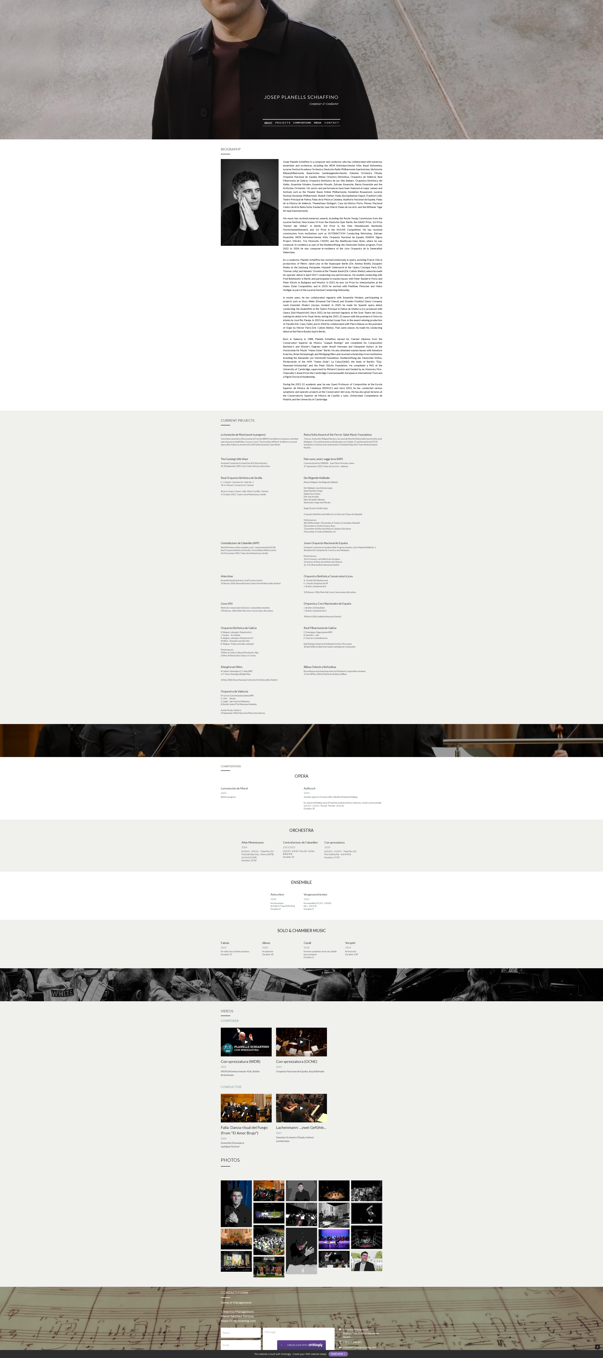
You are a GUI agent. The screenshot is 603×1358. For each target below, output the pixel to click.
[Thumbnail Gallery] (236, 1203)
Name (226, 1332)
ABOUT (268, 122)
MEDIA (317, 122)
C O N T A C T (331, 122)
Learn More (18, 1346)
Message (270, 1332)
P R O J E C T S (282, 122)
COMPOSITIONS (302, 122)
